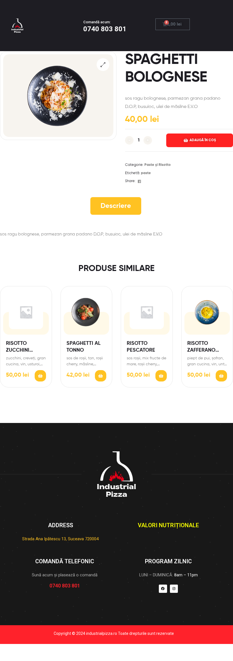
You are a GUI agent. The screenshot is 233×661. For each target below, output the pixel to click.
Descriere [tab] (116, 206)
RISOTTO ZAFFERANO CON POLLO (201, 347)
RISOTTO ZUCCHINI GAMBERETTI (21, 347)
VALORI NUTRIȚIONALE (168, 525)
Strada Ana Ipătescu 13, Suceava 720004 (60, 538)
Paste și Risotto (157, 165)
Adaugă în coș (203, 140)
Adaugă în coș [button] (40, 375)
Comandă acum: (97, 22)
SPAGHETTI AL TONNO (83, 347)
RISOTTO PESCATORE (141, 347)
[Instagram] (174, 589)
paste (146, 173)
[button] (103, 64)
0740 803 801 (104, 29)
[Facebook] (163, 589)
